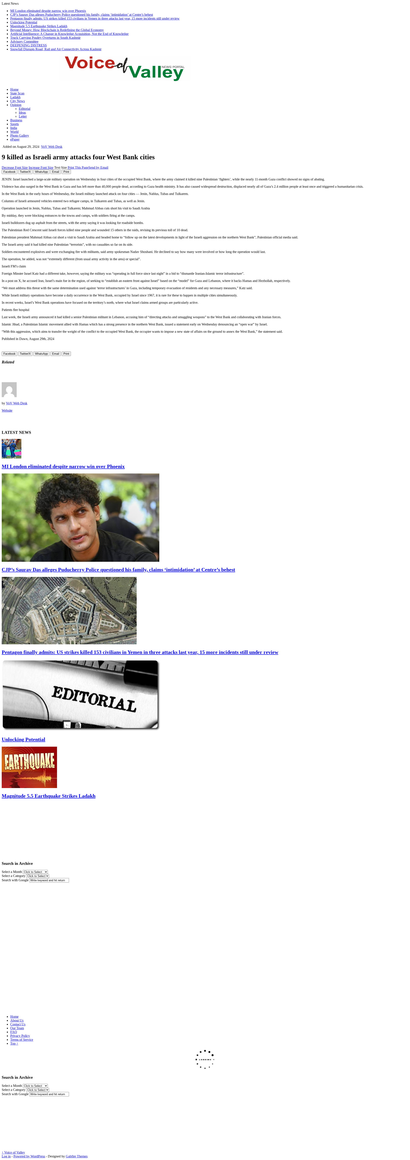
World (14, 132)
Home (14, 89)
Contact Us (17, 1024)
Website (7, 410)
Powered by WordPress (29, 1156)
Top (14, 1043)
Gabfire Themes (77, 1156)
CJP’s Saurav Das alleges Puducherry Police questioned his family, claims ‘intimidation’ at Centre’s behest (81, 14)
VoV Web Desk (51, 146)
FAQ (13, 1032)
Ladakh (15, 97)
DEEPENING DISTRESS (28, 45)
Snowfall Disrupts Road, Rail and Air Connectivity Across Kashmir (55, 49)
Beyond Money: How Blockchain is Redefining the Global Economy (57, 30)
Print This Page (78, 167)
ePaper (14, 139)
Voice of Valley (13, 1152)
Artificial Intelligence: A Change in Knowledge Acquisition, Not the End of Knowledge (69, 34)
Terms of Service (21, 1039)
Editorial (24, 108)
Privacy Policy (20, 1036)
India (13, 128)
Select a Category (13, 876)
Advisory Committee (24, 41)
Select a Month (12, 872)
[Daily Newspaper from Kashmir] (130, 79)
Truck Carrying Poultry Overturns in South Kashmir (45, 37)
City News (17, 101)
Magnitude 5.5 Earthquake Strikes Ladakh (38, 26)
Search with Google (15, 880)
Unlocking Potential (23, 22)
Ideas (22, 112)
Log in (6, 1156)
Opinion (15, 105)
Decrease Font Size (15, 167)
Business (16, 120)
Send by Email (98, 167)
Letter (23, 116)
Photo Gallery (19, 135)
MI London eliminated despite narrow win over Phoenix (48, 11)
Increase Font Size (41, 167)
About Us (16, 1020)
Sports (14, 124)
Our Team (17, 1028)
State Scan (17, 93)
